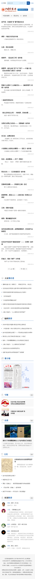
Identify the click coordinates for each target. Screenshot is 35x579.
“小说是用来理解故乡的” (10, 300)
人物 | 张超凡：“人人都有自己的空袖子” (14, 312)
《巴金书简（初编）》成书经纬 (12, 487)
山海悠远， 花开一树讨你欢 (19, 524)
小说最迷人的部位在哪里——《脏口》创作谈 (16, 148)
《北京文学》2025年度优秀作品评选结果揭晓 (16, 308)
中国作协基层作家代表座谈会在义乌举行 (14, 292)
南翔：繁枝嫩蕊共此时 (8, 218)
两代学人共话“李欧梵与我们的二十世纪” (14, 336)
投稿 (4, 3)
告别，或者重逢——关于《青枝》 (12, 159)
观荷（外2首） (15, 503)
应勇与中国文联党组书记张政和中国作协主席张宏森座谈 (18, 304)
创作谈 (25, 15)
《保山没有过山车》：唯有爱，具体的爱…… (16, 112)
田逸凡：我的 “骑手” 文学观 (10, 259)
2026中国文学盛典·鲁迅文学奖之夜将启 (14, 324)
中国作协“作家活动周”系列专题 (18, 412)
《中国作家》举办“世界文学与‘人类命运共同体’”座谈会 (18, 328)
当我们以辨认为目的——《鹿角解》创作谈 (15, 123)
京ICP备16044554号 (19, 558)
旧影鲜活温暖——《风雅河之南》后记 (14, 184)
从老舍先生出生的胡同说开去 (11, 348)
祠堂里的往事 (15, 531)
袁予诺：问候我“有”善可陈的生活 (12, 22)
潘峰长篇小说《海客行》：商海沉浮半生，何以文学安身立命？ (18, 284)
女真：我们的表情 (7, 47)
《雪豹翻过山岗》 (16, 509)
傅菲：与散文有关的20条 (9, 36)
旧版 (32, 3)
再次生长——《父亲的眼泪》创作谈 (13, 172)
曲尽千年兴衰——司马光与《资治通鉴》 (14, 491)
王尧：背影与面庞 (7, 208)
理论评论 (16, 15)
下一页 (23, 269)
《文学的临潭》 (7, 296)
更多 (32, 395)
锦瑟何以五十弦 (7, 479)
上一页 (12, 269)
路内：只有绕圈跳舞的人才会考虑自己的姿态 (16, 340)
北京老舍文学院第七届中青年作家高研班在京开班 (17, 288)
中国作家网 (6, 15)
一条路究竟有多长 (7, 100)
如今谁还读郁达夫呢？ (9, 475)
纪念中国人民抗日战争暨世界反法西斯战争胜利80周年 (18, 403)
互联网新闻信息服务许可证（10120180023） (22, 561)
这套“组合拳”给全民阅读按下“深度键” (13, 352)
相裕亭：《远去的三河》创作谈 (11, 58)
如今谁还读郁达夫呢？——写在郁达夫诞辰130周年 (17, 332)
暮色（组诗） (15, 546)
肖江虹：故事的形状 (8, 136)
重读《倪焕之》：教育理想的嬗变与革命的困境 (16, 483)
